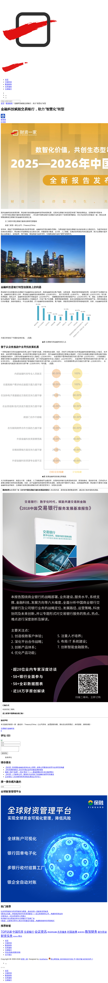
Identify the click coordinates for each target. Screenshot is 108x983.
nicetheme (43, 959)
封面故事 (72, 931)
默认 (20, 936)
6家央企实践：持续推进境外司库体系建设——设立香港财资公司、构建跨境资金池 (32, 914)
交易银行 (8, 89)
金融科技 (11, 728)
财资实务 (7, 936)
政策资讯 (81, 932)
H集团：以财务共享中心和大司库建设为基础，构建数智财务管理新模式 (27, 921)
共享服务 (8, 87)
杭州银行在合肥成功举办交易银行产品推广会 (18, 918)
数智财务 (8, 84)
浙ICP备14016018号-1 (84, 959)
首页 (6, 80)
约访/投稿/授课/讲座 (12, 952)
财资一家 (24, 959)
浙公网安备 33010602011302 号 (63, 959)
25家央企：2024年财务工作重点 (13, 916)
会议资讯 (41, 931)
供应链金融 (52, 932)
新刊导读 (102, 932)
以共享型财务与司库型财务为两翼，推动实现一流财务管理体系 (24, 911)
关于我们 (8, 955)
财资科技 (15, 936)
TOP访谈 (6, 931)
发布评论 (4, 753)
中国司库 (8, 82)
